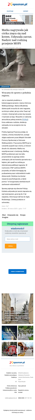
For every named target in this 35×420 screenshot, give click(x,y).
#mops (22, 215)
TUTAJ (25, 119)
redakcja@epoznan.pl (11, 398)
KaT (7, 206)
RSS (15, 392)
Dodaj (10, 246)
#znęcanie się (12, 215)
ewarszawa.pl (21, 410)
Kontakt (25, 11)
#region (5, 217)
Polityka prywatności (11, 388)
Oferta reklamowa (12, 386)
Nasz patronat (22, 386)
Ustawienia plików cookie (10, 390)
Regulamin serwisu (23, 390)
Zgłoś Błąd (10, 11)
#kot (4, 215)
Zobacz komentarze (17, 271)
